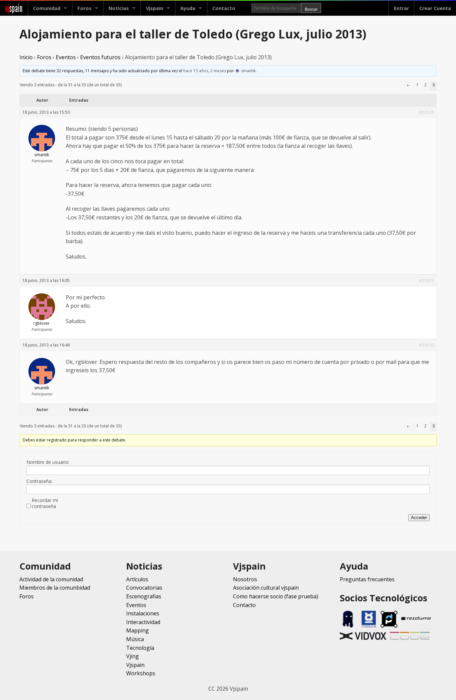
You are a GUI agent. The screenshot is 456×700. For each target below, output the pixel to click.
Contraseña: (39, 481)
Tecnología (140, 648)
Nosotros (245, 579)
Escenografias (143, 596)
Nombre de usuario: (47, 462)
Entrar (401, 8)
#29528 (426, 112)
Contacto (223, 8)
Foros (84, 8)
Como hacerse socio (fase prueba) (275, 596)
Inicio (26, 57)
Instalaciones (142, 613)
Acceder (419, 517)
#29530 (426, 345)
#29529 (426, 280)
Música (135, 639)
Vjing (132, 656)
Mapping (137, 630)
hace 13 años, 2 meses (204, 71)
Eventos (66, 57)
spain (14, 8)
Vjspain (135, 665)
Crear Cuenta (435, 8)
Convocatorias (144, 587)
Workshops (140, 673)
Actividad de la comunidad (51, 579)
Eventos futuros (100, 57)
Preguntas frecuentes (367, 579)
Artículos (137, 579)
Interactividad (143, 622)
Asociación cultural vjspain (266, 587)
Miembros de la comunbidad (54, 587)
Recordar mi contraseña (45, 503)
